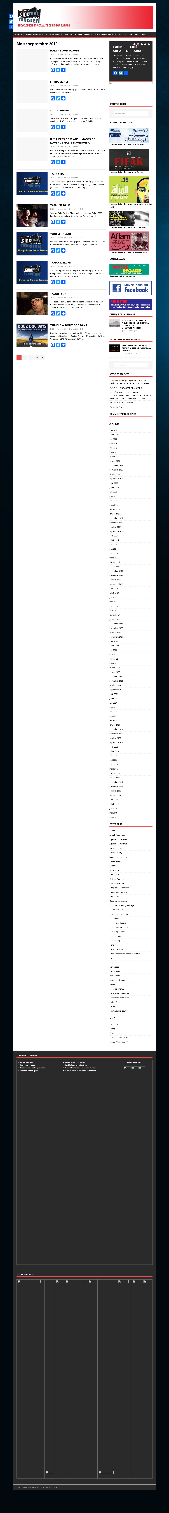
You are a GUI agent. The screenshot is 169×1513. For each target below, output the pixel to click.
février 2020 (114, 773)
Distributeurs (114, 896)
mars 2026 (114, 452)
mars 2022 (114, 663)
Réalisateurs (114, 975)
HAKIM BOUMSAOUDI (64, 50)
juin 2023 (113, 597)
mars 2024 (114, 557)
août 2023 (113, 588)
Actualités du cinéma (118, 835)
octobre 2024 (115, 527)
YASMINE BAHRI (61, 205)
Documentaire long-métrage (121, 905)
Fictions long (114, 940)
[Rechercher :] (131, 113)
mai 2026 (113, 443)
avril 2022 (113, 659)
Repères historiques (117, 980)
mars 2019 (114, 817)
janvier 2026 (114, 461)
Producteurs (114, 971)
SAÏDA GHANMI (60, 110)
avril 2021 (113, 711)
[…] (102, 64)
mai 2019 (113, 813)
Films (111, 945)
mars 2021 (114, 716)
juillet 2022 (114, 645)
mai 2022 (113, 654)
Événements (114, 918)
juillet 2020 (114, 751)
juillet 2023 (114, 593)
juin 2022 (113, 650)
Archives (113, 865)
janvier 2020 (114, 777)
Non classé (114, 962)
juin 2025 (113, 492)
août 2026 (113, 430)
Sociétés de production (119, 997)
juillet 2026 (114, 434)
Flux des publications (118, 1033)
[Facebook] (11, 16)
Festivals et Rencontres (77, 34)
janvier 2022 (114, 672)
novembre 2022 (116, 628)
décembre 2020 (116, 729)
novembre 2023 (116, 575)
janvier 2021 (114, 725)
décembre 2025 (116, 465)
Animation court (116, 848)
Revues (112, 984)
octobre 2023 (115, 579)
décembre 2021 (116, 676)
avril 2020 (113, 764)
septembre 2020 (116, 742)
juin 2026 (113, 439)
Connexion (114, 1028)
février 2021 (114, 720)
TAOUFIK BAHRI (60, 294)
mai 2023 (113, 601)
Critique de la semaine (122, 314)
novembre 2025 (116, 470)
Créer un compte (138, 34)
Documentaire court (118, 901)
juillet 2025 (114, 487)
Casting (123, 34)
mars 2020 (114, 769)
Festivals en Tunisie (117, 923)
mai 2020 (113, 760)
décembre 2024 (116, 518)
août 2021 (113, 694)
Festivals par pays (117, 931)
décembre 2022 (116, 623)
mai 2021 (113, 707)
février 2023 (114, 615)
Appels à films (115, 861)
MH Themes (53, 1487)
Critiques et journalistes (119, 892)
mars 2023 (114, 610)
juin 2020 (113, 755)
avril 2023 (113, 606)
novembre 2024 (116, 522)
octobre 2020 (115, 738)
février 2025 (114, 509)
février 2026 (114, 456)
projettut (74, 54)
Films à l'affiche (116, 949)
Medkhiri (74, 209)
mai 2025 (113, 496)
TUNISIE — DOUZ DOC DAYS (68, 325)
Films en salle (53, 34)
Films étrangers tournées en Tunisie (124, 953)
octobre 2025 (115, 474)
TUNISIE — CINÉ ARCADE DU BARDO (125, 388)
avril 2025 (113, 500)
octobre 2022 (115, 632)
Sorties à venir (115, 1002)
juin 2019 (113, 808)
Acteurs (112, 830)
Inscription (113, 1024)
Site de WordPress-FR (118, 1042)
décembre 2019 (116, 782)
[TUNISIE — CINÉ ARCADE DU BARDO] (130, 90)
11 (37, 357)
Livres (111, 958)
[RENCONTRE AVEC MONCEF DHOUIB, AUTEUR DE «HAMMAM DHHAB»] (114, 351)
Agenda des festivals (118, 839)
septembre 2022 (116, 637)
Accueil (18, 34)
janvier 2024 (114, 566)
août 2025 (113, 483)
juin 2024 (113, 544)
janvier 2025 (114, 513)
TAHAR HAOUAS (116, 407)
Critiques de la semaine (119, 887)
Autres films (114, 874)
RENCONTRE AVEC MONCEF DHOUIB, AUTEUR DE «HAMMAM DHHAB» (136, 348)
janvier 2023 (114, 619)
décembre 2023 (116, 571)
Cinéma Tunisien (33, 34)
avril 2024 (113, 553)
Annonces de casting (118, 857)
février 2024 (114, 562)
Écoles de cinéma (116, 909)
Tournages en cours (118, 1011)
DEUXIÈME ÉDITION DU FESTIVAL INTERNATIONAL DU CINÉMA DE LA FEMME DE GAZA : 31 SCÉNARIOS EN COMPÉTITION (130, 395)
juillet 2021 (114, 698)
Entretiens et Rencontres (124, 339)
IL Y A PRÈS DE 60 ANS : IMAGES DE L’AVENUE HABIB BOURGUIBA (72, 140)
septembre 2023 (116, 584)
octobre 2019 (115, 791)
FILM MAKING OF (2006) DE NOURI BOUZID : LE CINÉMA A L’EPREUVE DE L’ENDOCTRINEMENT (135, 324)
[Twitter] (11, 21)
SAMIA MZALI (59, 81)
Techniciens (114, 1006)
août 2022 (113, 641)
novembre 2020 (116, 733)
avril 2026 (113, 448)
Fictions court (115, 936)
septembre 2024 (116, 531)
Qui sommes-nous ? (104, 34)
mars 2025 (114, 505)
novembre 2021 (116, 681)
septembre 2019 (116, 795)
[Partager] (11, 26)
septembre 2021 (116, 689)
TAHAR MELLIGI (60, 262)
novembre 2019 (116, 786)
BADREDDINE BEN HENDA (121, 402)
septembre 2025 (116, 478)
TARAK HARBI (59, 174)
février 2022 (114, 667)
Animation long (115, 852)
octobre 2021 (115, 685)
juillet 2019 (114, 804)
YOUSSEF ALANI (60, 234)
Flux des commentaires (119, 1037)
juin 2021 (113, 703)
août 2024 (113, 535)
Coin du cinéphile (116, 883)
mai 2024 (113, 549)
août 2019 (113, 799)
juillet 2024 (114, 540)
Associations (114, 870)
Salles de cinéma (116, 989)
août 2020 (113, 747)
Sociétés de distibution (119, 993)
